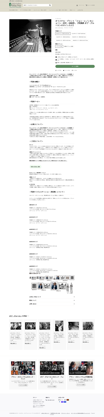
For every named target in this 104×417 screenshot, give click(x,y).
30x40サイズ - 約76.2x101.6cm (63, 40)
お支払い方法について (37, 400)
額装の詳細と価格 (35, 166)
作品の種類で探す (13, 10)
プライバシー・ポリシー (38, 403)
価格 (56, 50)
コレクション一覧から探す (40, 10)
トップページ (57, 18)
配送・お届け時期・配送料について (65, 62)
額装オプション (59, 44)
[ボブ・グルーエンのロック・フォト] (52, 368)
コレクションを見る (23, 385)
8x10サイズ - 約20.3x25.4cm (62, 33)
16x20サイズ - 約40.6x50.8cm (63, 37)
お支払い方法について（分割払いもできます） (67, 57)
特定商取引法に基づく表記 (38, 401)
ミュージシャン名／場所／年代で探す (58, 10)
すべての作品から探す (25, 10)
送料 (58, 54)
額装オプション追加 (68, 46)
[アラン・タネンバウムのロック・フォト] (23, 368)
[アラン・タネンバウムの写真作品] (81, 368)
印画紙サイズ (58, 31)
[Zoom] (30, 36)
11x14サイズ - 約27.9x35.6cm (78, 33)
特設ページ (72, 10)
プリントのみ (59, 46)
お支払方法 (80, 10)
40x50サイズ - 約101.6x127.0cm (80, 40)
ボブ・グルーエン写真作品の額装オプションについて (39, 406)
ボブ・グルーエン (59, 27)
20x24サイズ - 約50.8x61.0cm (79, 37)
